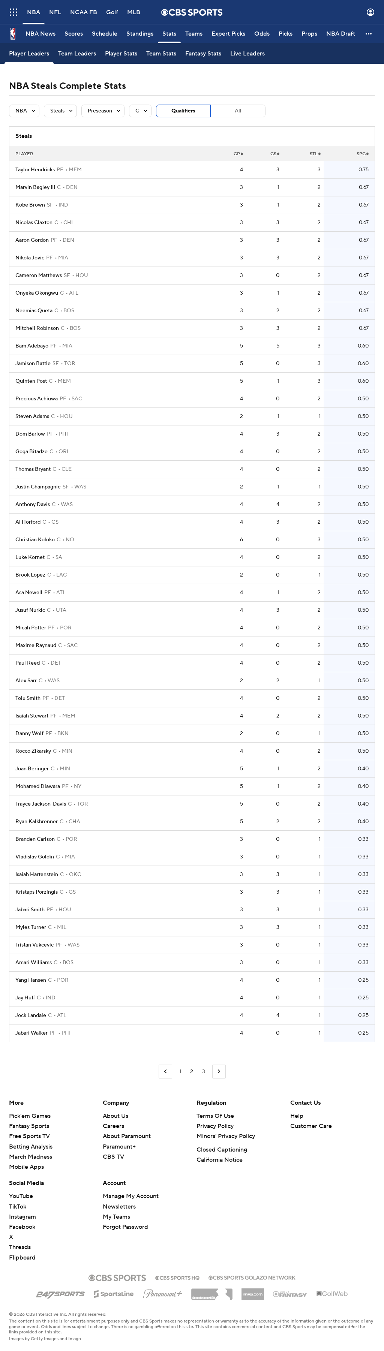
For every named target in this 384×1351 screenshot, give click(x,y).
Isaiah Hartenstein (36, 874)
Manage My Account (131, 1196)
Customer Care (311, 1126)
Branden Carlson (35, 839)
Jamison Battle (33, 363)
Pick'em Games (30, 1116)
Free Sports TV (29, 1136)
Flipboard (22, 1257)
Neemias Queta (33, 310)
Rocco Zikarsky (33, 751)
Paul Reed (27, 663)
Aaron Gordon (32, 240)
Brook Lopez (30, 575)
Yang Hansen (30, 980)
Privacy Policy (215, 1126)
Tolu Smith (27, 698)
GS (273, 154)
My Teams (116, 1217)
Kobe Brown (30, 205)
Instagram (22, 1217)
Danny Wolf (29, 733)
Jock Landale (30, 1015)
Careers (113, 1126)
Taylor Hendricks (35, 169)
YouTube (21, 1196)
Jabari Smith (30, 909)
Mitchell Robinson (37, 328)
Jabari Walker (31, 1033)
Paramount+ (119, 1146)
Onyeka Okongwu (36, 293)
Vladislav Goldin (34, 857)
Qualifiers (183, 111)
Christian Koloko (35, 539)
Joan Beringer (32, 768)
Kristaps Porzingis (36, 892)
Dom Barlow (30, 434)
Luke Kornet (30, 557)
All (238, 111)
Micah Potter (30, 628)
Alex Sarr (26, 680)
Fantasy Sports (29, 1126)
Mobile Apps (26, 1167)
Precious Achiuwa (36, 398)
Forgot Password (125, 1227)
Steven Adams (32, 416)
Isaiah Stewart (31, 716)
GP (237, 154)
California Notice (219, 1160)
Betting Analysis (30, 1146)
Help (296, 1116)
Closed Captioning (221, 1149)
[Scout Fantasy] (290, 1293)
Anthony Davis (32, 504)
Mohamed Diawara (37, 786)
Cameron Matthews (38, 275)
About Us (115, 1116)
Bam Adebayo (31, 346)
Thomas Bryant (33, 469)
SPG (361, 154)
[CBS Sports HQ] (177, 1277)
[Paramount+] (162, 1292)
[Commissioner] (211, 1291)
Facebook (22, 1227)
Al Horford (27, 522)
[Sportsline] (114, 1293)
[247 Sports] (60, 1292)
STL (314, 154)
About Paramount (127, 1136)
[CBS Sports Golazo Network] (252, 1277)
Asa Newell (28, 592)
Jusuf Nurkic (30, 610)
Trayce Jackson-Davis (40, 804)
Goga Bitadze (31, 451)
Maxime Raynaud (35, 645)
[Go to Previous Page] (165, 1071)
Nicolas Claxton (33, 222)
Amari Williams (33, 962)
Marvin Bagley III (35, 187)
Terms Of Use (215, 1116)
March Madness (30, 1157)
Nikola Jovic (29, 258)
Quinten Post (31, 381)
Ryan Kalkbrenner (36, 821)
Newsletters (119, 1206)
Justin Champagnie (38, 487)
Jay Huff (25, 998)
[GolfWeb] (332, 1294)
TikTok (17, 1206)
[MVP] (253, 1291)
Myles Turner (30, 927)
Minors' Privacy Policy (225, 1136)
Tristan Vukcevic (34, 945)
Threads (20, 1247)
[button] (13, 12)
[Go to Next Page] (219, 1071)
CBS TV (113, 1157)
